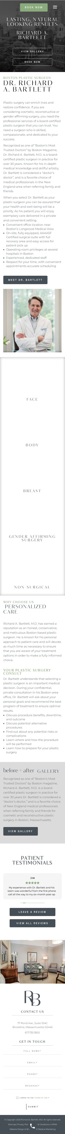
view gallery (20, 831)
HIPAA (54, 1124)
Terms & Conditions (41, 1124)
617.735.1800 (32, 1032)
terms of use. (41, 1098)
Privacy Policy (23, 1124)
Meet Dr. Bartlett (25, 280)
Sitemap (12, 1124)
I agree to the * (34, 1098)
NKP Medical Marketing (44, 1129)
